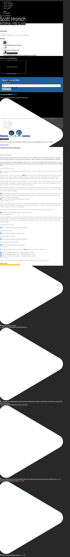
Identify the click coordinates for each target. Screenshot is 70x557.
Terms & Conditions (40, 118)
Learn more (5, 145)
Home (5, 11)
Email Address (6, 83)
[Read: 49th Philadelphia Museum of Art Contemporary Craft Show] (4, 53)
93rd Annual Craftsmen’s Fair (11, 50)
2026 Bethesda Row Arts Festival (12, 45)
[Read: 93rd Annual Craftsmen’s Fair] (4, 48)
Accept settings (4, 265)
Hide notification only (14, 265)
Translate (26, 35)
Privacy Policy (51, 118)
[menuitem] (33, 11)
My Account (6, 13)
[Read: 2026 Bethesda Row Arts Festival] (4, 43)
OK (1, 145)
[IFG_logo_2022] (13, 24)
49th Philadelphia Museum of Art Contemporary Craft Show (19, 55)
